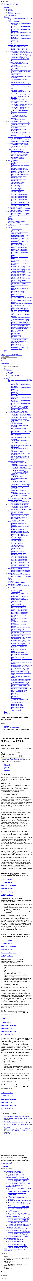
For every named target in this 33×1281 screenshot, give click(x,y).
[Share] (3, 1278)
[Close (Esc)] (1, 1278)
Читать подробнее (6, 1163)
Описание (7, 764)
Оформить (10, 363)
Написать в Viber (7, 888)
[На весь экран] (5, 1275)
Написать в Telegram (8, 892)
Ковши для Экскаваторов (14, 759)
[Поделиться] (3, 1275)
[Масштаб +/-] (6, 1275)
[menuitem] (6, 7)
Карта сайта (5, 1166)
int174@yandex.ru (6, 355)
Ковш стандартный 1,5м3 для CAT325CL (16, 1130)
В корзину (4, 363)
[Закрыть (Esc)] (1, 1275)
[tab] (18, 764)
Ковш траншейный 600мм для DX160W (16, 1118)
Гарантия (7, 770)
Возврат (6, 769)
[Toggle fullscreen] (5, 1278)
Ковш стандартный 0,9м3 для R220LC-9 (16, 1124)
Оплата (6, 767)
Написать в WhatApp (8, 885)
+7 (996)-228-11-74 (16, 355)
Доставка (7, 765)
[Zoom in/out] (6, 1278)
